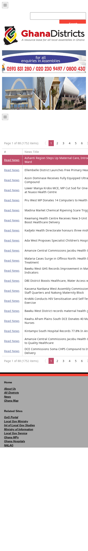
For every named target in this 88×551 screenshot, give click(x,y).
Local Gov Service (15, 433)
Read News (11, 160)
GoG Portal (11, 417)
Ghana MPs (11, 437)
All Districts (11, 392)
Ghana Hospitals (14, 441)
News (7, 396)
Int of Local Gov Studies (19, 425)
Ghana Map (11, 400)
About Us (10, 388)
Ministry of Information (18, 429)
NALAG (8, 445)
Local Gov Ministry (16, 421)
